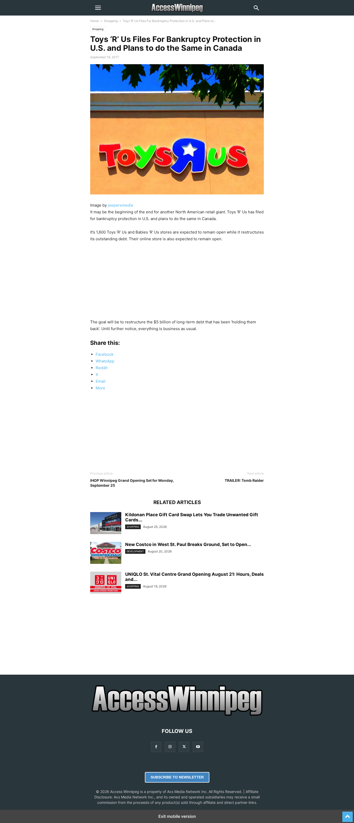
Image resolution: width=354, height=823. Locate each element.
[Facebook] (156, 746)
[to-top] (347, 814)
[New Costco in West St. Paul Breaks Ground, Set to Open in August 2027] (105, 553)
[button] (98, 8)
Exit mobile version (177, 816)
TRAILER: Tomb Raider (244, 480)
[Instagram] (170, 746)
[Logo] (177, 715)
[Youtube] (198, 746)
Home (94, 21)
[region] (177, 282)
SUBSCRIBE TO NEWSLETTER (177, 777)
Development (135, 551)
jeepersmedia (120, 205)
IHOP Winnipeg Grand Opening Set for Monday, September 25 (132, 482)
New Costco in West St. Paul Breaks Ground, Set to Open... (188, 544)
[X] (184, 746)
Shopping (111, 21)
